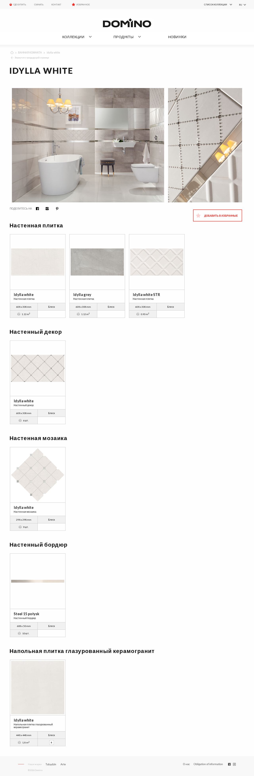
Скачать (38, 4)
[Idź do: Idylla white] (37, 262)
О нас (186, 764)
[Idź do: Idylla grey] (97, 262)
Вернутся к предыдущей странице (32, 57)
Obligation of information (208, 764)
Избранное (83, 4)
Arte (63, 764)
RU (240, 4)
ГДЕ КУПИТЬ (19, 4)
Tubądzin (50, 764)
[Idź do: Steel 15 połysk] (37, 581)
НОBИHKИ (177, 37)
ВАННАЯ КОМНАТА (30, 52)
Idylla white (53, 52)
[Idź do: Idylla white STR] (156, 262)
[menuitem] (212, 4)
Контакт (56, 4)
